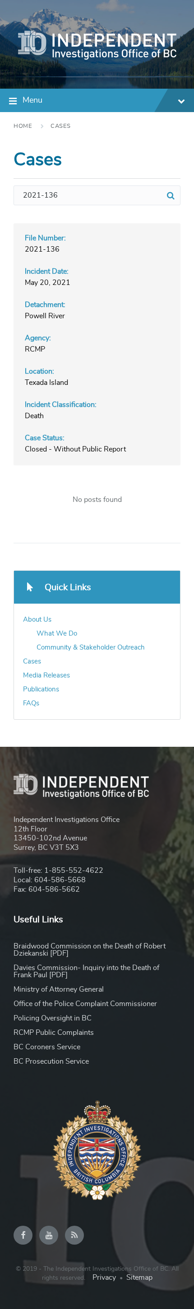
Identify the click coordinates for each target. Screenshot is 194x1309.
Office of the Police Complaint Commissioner (85, 1003)
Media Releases (46, 675)
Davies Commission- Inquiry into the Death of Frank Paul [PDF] (86, 971)
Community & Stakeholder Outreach (91, 647)
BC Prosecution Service (51, 1061)
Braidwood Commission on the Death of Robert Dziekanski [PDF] (90, 950)
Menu (32, 100)
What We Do (57, 633)
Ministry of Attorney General (59, 989)
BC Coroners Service (47, 1047)
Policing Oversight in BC (53, 1018)
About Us (37, 619)
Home (23, 126)
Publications (41, 689)
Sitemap (139, 1277)
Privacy (104, 1277)
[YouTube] (48, 1235)
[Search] (170, 195)
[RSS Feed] (74, 1235)
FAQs (31, 703)
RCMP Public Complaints (54, 1032)
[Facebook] (23, 1235)
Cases (61, 126)
